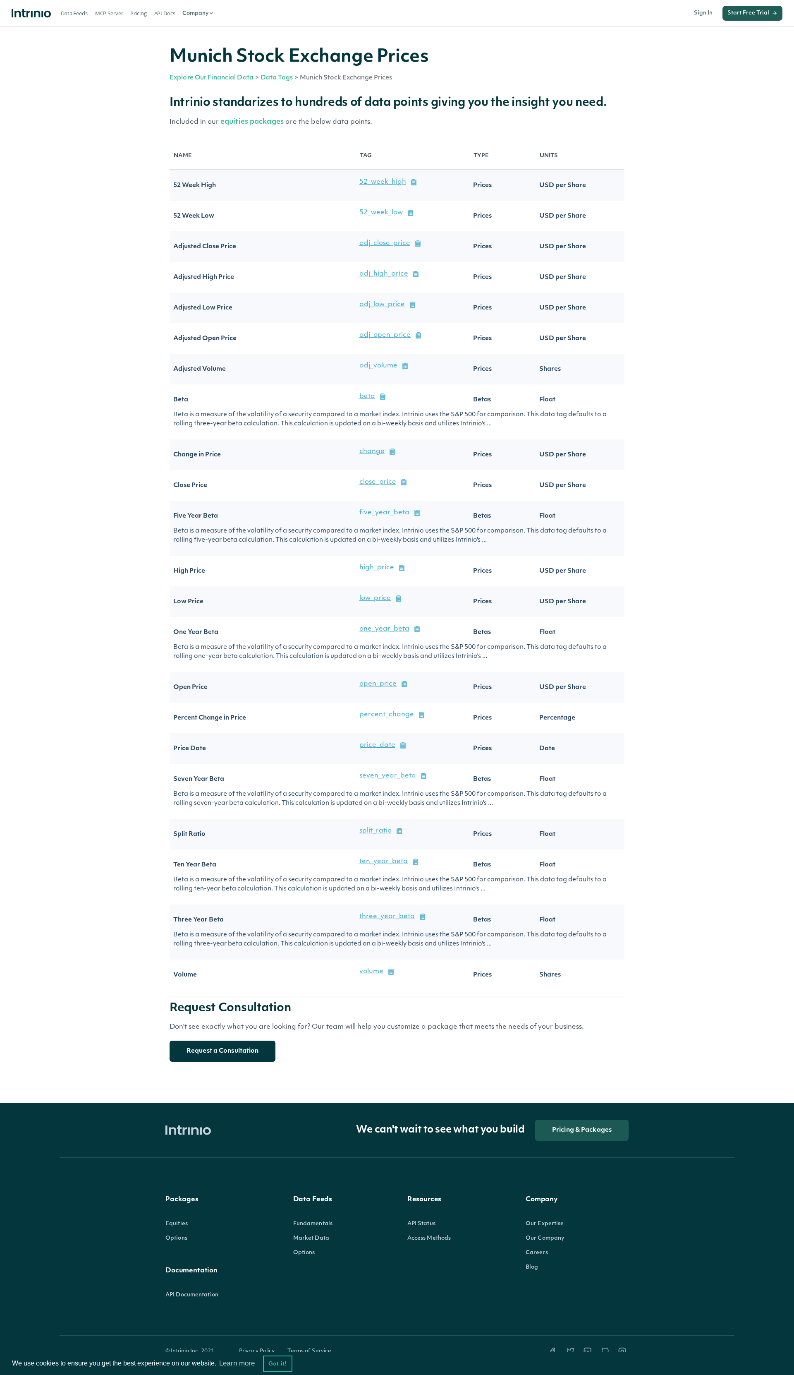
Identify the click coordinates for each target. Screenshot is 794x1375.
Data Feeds (74, 13)
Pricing (138, 13)
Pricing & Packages (582, 1130)
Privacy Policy (257, 1351)
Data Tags (277, 78)
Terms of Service (309, 1351)
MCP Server (109, 13)
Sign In (703, 13)
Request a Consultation (222, 1051)
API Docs (164, 13)
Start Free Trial (748, 13)
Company (195, 13)
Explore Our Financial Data (212, 78)
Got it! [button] (277, 1363)
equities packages (252, 121)
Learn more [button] (237, 1363)
